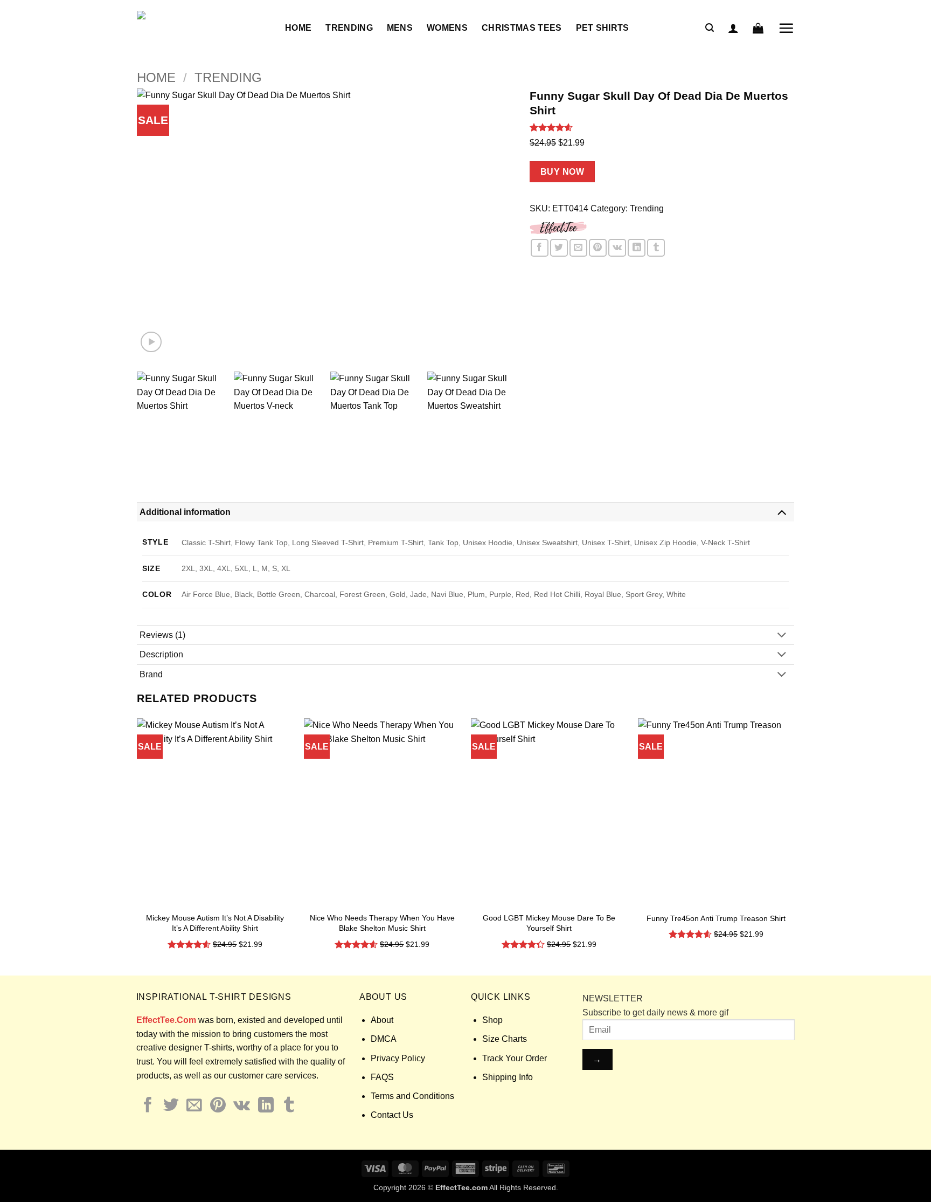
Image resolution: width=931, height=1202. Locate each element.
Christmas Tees (521, 27)
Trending (349, 27)
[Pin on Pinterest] (598, 248)
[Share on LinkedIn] (636, 248)
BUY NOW (562, 171)
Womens (447, 27)
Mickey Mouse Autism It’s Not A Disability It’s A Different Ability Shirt (215, 922)
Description (161, 654)
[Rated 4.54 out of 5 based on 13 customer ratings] (662, 127)
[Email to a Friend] (578, 248)
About (382, 1020)
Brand (151, 674)
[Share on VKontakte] (617, 248)
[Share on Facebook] (539, 248)
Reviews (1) (162, 635)
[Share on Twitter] (559, 248)
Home (298, 27)
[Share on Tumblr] (656, 248)
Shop (492, 1020)
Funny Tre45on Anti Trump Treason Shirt (716, 918)
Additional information (185, 512)
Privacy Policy (398, 1058)
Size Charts (504, 1038)
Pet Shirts (602, 27)
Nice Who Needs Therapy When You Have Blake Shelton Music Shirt (382, 922)
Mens (400, 27)
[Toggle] (781, 511)
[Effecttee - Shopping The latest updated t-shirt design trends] (203, 28)
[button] (709, 27)
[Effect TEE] (558, 226)
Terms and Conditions (412, 1096)
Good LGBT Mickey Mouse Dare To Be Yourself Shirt (549, 922)
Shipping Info (507, 1077)
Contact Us (392, 1114)
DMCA (384, 1038)
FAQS (382, 1077)
